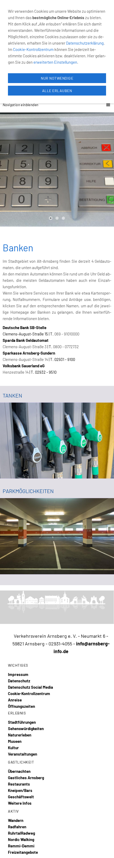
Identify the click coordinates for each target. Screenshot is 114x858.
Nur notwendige (57, 78)
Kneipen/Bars (20, 790)
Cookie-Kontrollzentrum (29, 693)
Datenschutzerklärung (85, 43)
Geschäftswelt (21, 796)
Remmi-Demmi (21, 845)
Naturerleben (19, 734)
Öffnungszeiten (21, 706)
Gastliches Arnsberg (26, 777)
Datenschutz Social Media (30, 687)
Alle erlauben (57, 90)
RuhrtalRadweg (21, 833)
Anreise (15, 699)
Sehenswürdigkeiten (26, 728)
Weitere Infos (20, 803)
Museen (14, 741)
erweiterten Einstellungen (55, 62)
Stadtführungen (22, 722)
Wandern (15, 820)
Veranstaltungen (22, 754)
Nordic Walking (21, 839)
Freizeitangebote (23, 852)
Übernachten (19, 771)
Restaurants (19, 784)
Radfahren (17, 826)
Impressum (18, 674)
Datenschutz (19, 680)
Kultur (13, 747)
